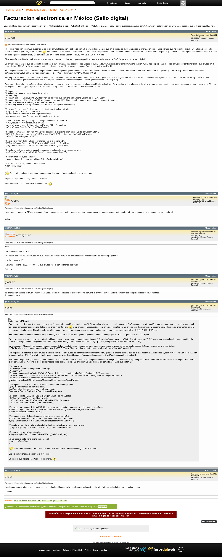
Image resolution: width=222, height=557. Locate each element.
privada (55, 501)
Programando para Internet (40, 9)
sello (65, 501)
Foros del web (40, 3)
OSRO (15, 200)
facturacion (32, 501)
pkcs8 (50, 501)
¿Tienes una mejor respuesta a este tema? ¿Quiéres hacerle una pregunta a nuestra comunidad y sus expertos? (56, 507)
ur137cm (10, 37)
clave (16, 501)
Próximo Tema (116, 536)
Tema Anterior (105, 536)
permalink (212, 31)
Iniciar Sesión (163, 3)
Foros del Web (12, 9)
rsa (61, 501)
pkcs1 (44, 501)
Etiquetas (9, 501)
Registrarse (112, 3)
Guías (127, 3)
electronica (23, 501)
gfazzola (10, 282)
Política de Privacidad (72, 550)
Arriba (104, 550)
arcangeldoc (23, 235)
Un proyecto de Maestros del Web (135, 549)
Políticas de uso (91, 550)
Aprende (142, 3)
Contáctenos (44, 550)
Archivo (56, 550)
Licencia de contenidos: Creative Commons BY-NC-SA (180, 549)
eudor (8, 307)
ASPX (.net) (67, 9)
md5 (39, 501)
